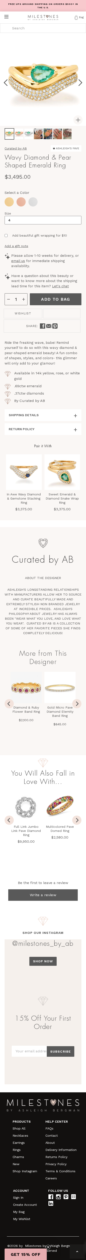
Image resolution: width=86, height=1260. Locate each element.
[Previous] (9, 703)
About (50, 1142)
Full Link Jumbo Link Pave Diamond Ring (26, 831)
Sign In (18, 1197)
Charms (18, 1157)
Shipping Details (24, 415)
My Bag (19, 1212)
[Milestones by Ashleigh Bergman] (43, 17)
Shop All (19, 1128)
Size (8, 213)
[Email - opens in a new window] (48, 326)
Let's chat (60, 286)
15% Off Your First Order (43, 1022)
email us (18, 261)
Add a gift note (16, 246)
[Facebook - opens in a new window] (42, 326)
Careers (51, 1178)
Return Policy (21, 429)
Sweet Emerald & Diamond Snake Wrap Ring (62, 498)
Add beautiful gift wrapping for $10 (39, 235)
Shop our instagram (43, 933)
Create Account (25, 1204)
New (16, 1164)
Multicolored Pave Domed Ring (60, 829)
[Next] (76, 703)
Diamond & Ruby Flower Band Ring (26, 709)
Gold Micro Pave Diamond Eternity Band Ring (60, 712)
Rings (17, 1150)
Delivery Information (61, 1150)
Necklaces (20, 1135)
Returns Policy (56, 1157)
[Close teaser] (48, 1247)
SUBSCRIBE (60, 1051)
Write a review (43, 895)
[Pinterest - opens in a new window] (55, 326)
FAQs (49, 1128)
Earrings (19, 1142)
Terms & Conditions (60, 1171)
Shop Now (43, 961)
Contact (51, 1135)
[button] (26, 1254)
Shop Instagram (25, 1171)
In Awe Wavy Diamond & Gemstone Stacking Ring (24, 498)
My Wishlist (21, 1219)
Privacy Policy (56, 1164)
